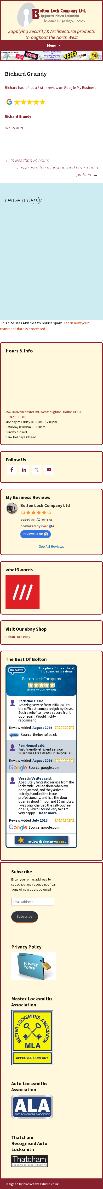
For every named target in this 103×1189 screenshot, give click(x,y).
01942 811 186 (15, 417)
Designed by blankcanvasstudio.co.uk (32, 1184)
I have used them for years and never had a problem (57, 171)
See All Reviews (51, 546)
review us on (33, 533)
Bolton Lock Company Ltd (45, 505)
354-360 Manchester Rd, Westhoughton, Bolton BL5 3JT (45, 412)
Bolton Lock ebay (18, 637)
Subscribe (25, 916)
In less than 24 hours (27, 160)
